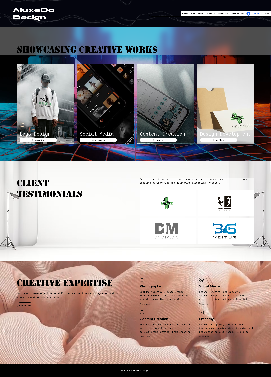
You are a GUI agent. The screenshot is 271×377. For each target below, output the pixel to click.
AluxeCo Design (33, 13)
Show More (145, 304)
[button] (38, 140)
